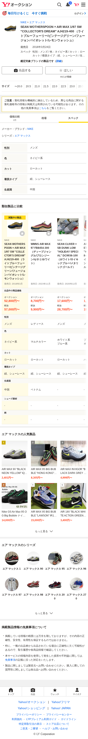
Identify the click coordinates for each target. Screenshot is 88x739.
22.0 (54, 86)
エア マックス (37, 22)
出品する (25, 70)
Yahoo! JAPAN (60, 708)
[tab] (14, 118)
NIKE (23, 22)
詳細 (59, 61)
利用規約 (17, 719)
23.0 (72, 86)
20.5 (28, 86)
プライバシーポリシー (29, 714)
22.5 (63, 86)
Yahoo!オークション (31, 702)
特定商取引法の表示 (30, 723)
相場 (44, 118)
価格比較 (15, 118)
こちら (43, 108)
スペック (73, 118)
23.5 (81, 86)
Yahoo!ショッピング (31, 708)
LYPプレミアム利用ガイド (41, 719)
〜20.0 (18, 86)
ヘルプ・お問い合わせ (55, 728)
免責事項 (10, 659)
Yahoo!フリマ (60, 702)
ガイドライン (68, 719)
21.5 (45, 86)
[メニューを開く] (83, 5)
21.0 (37, 86)
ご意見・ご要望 (29, 728)
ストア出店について (57, 723)
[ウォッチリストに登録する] (22, 233)
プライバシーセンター (59, 714)
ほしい (68, 70)
